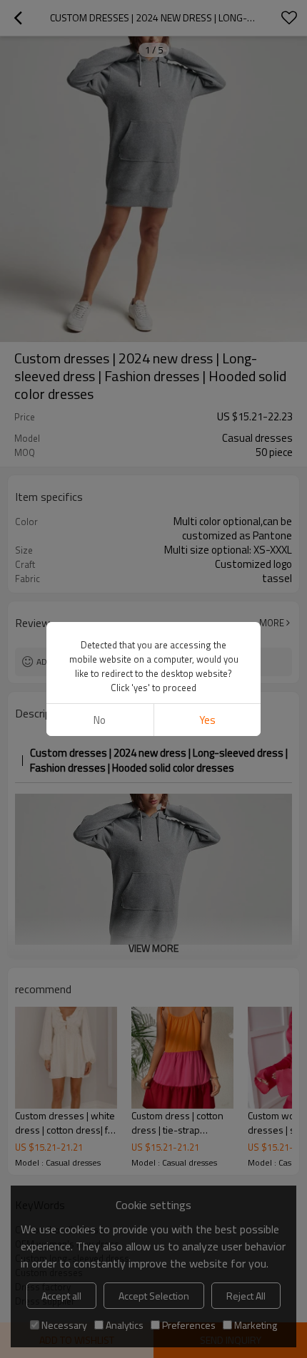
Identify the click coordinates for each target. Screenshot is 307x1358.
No (100, 720)
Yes (207, 720)
